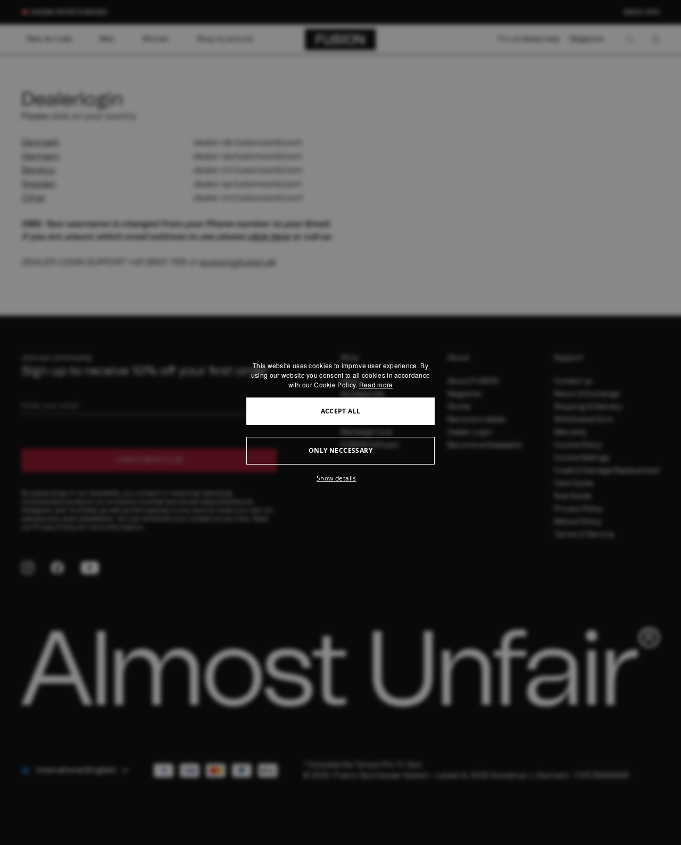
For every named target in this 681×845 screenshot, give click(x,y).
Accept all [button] (341, 411)
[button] (340, 478)
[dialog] (340, 422)
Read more (376, 384)
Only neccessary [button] (340, 450)
